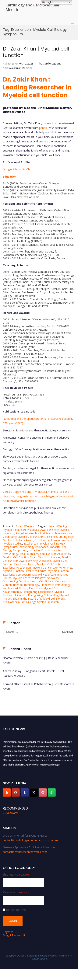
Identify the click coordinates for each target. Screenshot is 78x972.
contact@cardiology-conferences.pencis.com (30, 840)
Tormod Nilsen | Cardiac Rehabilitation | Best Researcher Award (38, 686)
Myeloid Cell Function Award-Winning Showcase (37, 559)
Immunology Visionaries (33, 547)
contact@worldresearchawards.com (25, 852)
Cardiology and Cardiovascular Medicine (33, 7)
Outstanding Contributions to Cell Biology (28, 581)
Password (16, 892)
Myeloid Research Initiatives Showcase (36, 578)
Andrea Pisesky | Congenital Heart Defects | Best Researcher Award (33, 673)
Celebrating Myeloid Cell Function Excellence (30, 536)
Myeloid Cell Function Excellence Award (35, 562)
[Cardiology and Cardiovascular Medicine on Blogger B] (7, 792)
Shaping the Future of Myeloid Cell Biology (39, 598)
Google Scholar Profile (16, 169)
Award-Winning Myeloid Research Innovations (44, 533)
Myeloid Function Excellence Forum (24, 571)
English (49, 2)
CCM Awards (11, 813)
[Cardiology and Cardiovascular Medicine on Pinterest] (43, 792)
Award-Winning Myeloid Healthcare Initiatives (35, 527)
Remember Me (16, 909)
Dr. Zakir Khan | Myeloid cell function (36, 52)
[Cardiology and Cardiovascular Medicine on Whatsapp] (52, 792)
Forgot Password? (14, 935)
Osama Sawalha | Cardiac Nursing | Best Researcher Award (35, 660)
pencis (43, 128)
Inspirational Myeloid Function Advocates (45, 554)
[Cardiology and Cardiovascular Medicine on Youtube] (16, 792)
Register (8, 932)
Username (16, 875)
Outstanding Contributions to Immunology (36, 583)
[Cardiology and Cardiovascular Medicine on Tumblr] (25, 792)
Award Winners (25, 526)
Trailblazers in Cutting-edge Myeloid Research (31, 602)
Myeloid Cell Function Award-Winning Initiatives (31, 557)
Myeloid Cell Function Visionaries (52, 567)
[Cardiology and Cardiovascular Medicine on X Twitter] (34, 792)
